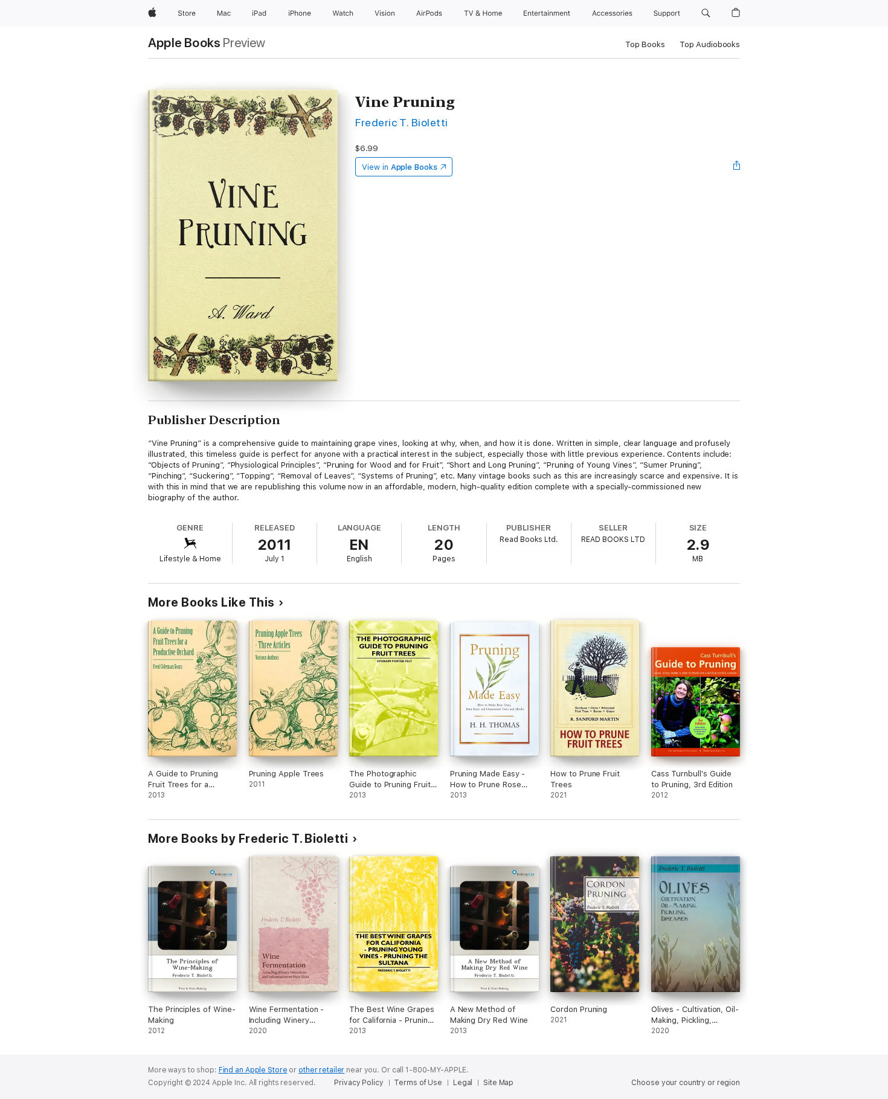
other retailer (321, 1070)
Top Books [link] (645, 44)
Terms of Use (418, 1082)
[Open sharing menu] (737, 167)
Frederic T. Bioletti (401, 122)
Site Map (498, 1082)
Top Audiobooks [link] (710, 44)
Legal (462, 1082)
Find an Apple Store (253, 1070)
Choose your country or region (685, 1082)
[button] (706, 13)
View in (399, 167)
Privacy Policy (358, 1082)
